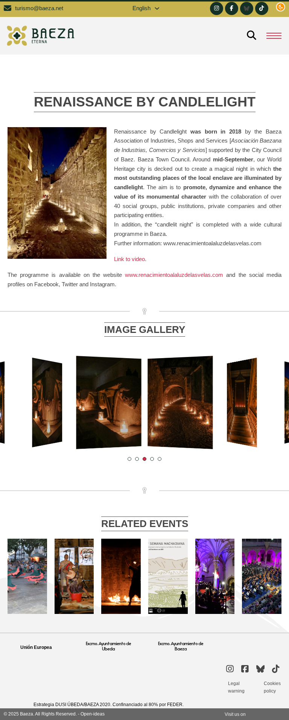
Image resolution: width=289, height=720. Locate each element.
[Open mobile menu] (273, 36)
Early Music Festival (214, 556)
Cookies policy (272, 687)
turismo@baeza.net (39, 8)
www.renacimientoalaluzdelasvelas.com (174, 275)
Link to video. (130, 259)
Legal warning (236, 687)
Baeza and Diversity (74, 556)
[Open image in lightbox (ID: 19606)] (47, 403)
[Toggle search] (251, 35)
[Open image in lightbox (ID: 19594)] (242, 403)
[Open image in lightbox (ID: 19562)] (180, 402)
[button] (129, 459)
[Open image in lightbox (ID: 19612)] (108, 402)
